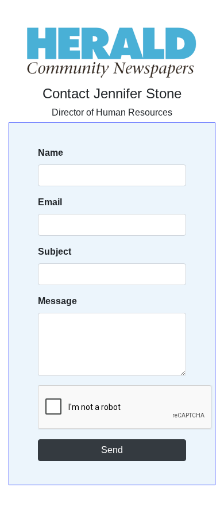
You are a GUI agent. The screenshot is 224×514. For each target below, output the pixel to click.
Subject (54, 251)
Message (57, 301)
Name (50, 153)
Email (50, 202)
